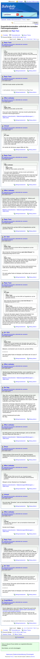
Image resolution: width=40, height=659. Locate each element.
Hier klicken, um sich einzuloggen (11, 648)
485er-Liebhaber (9, 98)
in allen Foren (22, 37)
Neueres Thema (7, 634)
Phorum (12, 656)
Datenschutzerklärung (19, 654)
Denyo (6, 446)
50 (15, 37)
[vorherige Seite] (22, 39)
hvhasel (6, 126)
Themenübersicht (15, 35)
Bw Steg (6, 387)
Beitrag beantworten (21, 70)
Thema (24, 19)
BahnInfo (33, 656)
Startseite (3, 19)
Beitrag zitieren (32, 70)
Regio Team (15, 31)
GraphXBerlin (8, 600)
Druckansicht (20, 637)
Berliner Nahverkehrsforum (14, 19)
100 (18, 37)
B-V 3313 (7, 237)
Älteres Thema (18, 634)
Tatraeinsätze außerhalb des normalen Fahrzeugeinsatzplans (19, 610)
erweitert (36, 24)
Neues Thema (27, 35)
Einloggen (20, 1)
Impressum (9, 654)
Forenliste (5, 35)
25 (13, 37)
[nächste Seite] (38, 39)
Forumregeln (30, 654)
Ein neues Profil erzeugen (32, 1)
